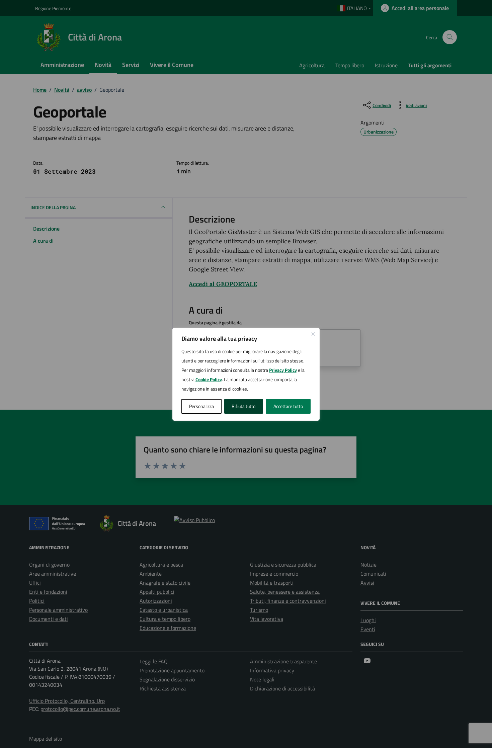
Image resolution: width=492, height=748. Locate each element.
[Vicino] (313, 334)
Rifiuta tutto (243, 406)
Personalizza (201, 406)
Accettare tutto (288, 406)
